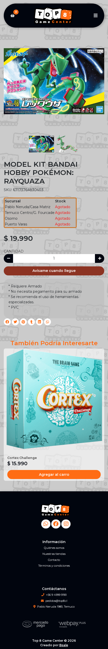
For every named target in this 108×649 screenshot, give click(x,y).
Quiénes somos (54, 548)
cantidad (14, 251)
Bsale (63, 645)
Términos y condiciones (54, 565)
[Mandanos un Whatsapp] (45, 524)
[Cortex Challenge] (54, 398)
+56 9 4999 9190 (56, 595)
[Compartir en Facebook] (7, 321)
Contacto (54, 560)
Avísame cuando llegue (54, 270)
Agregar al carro (54, 474)
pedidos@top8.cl (56, 601)
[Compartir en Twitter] (15, 321)
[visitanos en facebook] (56, 524)
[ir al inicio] (56, 509)
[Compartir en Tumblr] (31, 321)
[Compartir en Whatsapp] (47, 321)
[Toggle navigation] (95, 15)
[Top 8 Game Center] (54, 16)
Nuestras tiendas (54, 554)
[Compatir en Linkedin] (39, 321)
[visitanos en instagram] (66, 524)
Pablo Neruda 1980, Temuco (56, 606)
